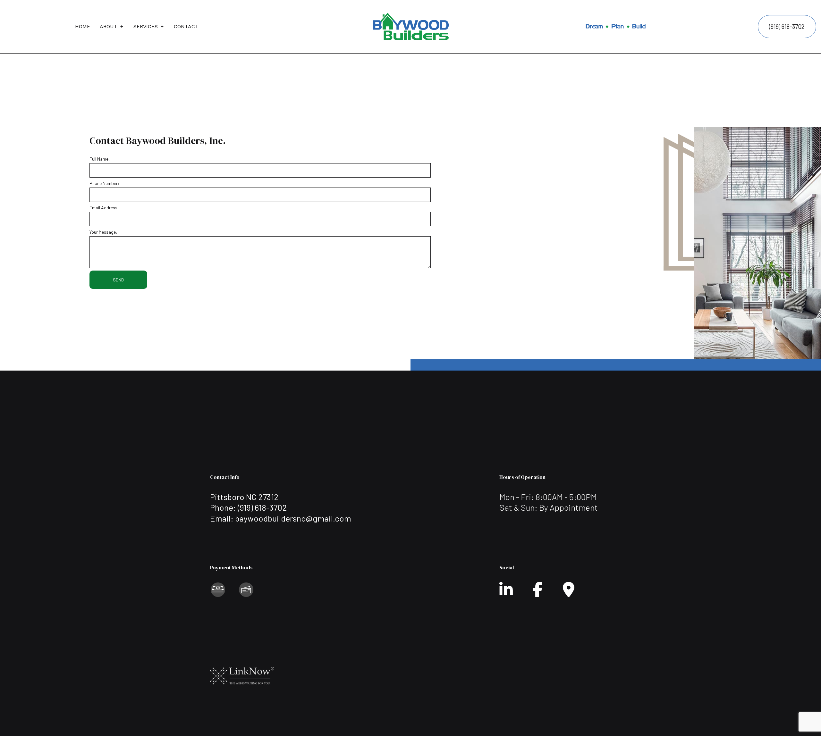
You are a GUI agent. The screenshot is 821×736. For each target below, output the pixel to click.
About (108, 26)
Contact (186, 26)
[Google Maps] (568, 593)
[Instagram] (506, 593)
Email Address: (104, 207)
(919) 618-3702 (787, 26)
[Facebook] (538, 593)
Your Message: (103, 232)
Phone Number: (104, 183)
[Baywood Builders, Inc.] (410, 25)
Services (145, 26)
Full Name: (99, 159)
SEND (118, 279)
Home (82, 26)
